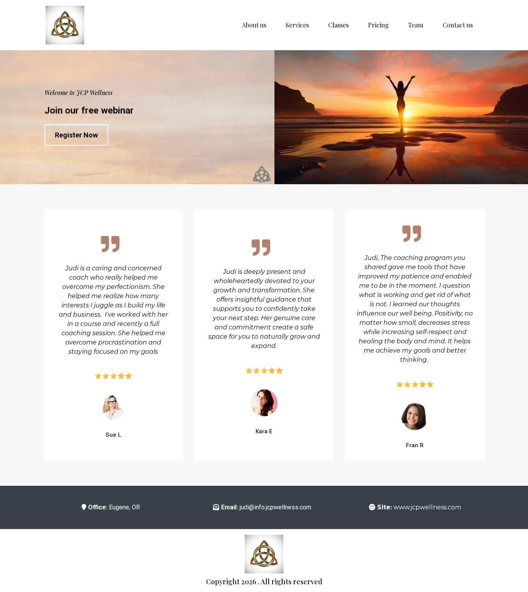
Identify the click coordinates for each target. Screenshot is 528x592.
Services (297, 25)
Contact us (458, 25)
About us (254, 25)
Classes (338, 25)
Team (415, 25)
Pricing (378, 25)
